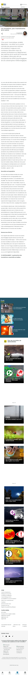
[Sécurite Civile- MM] (14, 40)
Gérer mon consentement (7, 600)
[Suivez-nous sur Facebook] (3, 636)
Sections (23, 7)
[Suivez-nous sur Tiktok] (12, 636)
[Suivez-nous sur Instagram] (6, 636)
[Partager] (2, 34)
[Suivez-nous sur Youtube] (9, 636)
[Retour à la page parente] (5, 6)
